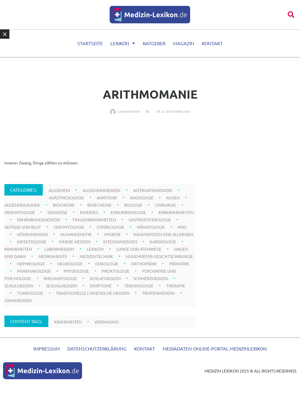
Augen (173, 197)
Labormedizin (59, 249)
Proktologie (115, 271)
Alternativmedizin (152, 190)
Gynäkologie (110, 227)
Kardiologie (163, 241)
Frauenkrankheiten (94, 219)
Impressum (46, 348)
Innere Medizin (75, 241)
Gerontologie (69, 227)
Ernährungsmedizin (38, 219)
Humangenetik (76, 234)
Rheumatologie (60, 278)
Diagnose (57, 212)
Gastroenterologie (150, 219)
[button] (291, 15)
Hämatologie (151, 227)
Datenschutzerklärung (97, 348)
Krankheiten (18, 249)
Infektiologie (31, 241)
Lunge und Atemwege (138, 249)
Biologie (133, 205)
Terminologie (139, 285)
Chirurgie (165, 205)
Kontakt (212, 43)
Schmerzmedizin (150, 278)
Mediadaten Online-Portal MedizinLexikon (215, 348)
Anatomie (107, 197)
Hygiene (112, 234)
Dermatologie (19, 212)
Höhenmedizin (32, 234)
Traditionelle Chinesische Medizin (92, 293)
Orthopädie (144, 263)
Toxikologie (30, 293)
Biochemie (64, 205)
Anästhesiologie (66, 197)
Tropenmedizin (158, 293)
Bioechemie (99, 205)
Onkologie (106, 263)
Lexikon (119, 43)
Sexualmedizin (61, 285)
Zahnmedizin (18, 300)
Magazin (183, 43)
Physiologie (76, 271)
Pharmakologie (34, 271)
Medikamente (52, 256)
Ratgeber (154, 43)
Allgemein (59, 190)
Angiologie (142, 197)
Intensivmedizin (120, 241)
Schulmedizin (18, 285)
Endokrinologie (128, 212)
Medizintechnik (96, 256)
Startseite (90, 43)
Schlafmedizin (105, 278)
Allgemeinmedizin (101, 190)
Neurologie (70, 263)
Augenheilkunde (22, 205)
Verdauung (106, 321)
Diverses (89, 212)
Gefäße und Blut (22, 227)
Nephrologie (31, 263)
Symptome (101, 285)
